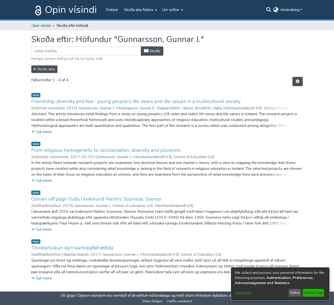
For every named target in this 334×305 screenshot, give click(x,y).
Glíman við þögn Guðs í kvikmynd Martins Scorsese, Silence (96, 199)
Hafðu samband (179, 301)
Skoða (154, 51)
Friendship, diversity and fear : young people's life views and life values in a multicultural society (136, 101)
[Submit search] (269, 10)
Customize (243, 292)
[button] (41, 132)
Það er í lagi (313, 292)
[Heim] (37, 9)
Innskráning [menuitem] (289, 9)
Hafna (295, 292)
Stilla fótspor (152, 301)
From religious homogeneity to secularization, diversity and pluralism (106, 150)
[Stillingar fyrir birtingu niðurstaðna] (297, 81)
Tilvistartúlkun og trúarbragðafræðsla (72, 247)
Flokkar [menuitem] (112, 9)
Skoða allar (45, 69)
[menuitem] (140, 10)
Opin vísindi (71, 9)
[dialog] (280, 284)
